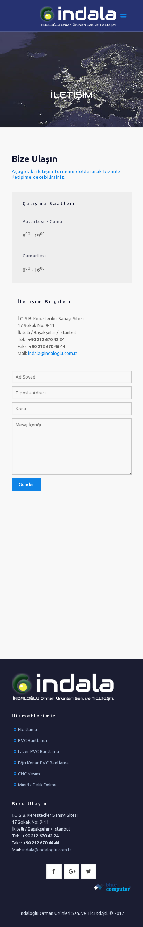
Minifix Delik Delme (37, 784)
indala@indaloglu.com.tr (52, 353)
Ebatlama (27, 729)
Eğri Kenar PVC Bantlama (43, 762)
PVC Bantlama (32, 740)
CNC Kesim (29, 773)
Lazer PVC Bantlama (38, 751)
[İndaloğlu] (78, 17)
